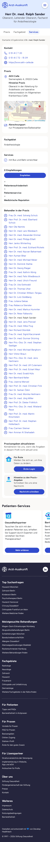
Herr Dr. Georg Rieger (20, 268)
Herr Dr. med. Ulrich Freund (23, 280)
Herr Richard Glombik (19, 330)
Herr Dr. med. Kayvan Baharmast (25, 251)
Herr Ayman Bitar (17, 255)
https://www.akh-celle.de (21, 62)
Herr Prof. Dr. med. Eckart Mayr (24, 369)
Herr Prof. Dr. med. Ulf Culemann (25, 365)
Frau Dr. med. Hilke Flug (21, 326)
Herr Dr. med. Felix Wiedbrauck (24, 276)
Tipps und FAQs (9, 709)
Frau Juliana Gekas (18, 301)
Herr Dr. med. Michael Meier (23, 260)
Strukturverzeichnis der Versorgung (17, 758)
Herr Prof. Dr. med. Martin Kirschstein (21, 415)
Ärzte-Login (29, 469)
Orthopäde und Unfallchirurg (14, 684)
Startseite (6, 40)
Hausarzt (6, 677)
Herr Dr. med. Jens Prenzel (22, 322)
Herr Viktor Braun (17, 354)
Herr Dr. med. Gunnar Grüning (24, 338)
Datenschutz (7, 809)
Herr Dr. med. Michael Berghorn (25, 349)
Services (33, 32)
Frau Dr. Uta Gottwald (20, 284)
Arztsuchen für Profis (11, 768)
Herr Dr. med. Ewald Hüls (21, 373)
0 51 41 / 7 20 (15, 53)
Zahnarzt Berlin (8, 591)
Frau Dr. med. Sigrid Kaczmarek (24, 334)
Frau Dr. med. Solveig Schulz (23, 215)
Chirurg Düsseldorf (10, 606)
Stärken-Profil (8, 741)
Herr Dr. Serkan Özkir (19, 390)
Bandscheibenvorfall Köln (13, 637)
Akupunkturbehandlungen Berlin (15, 630)
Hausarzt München (10, 587)
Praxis (7, 32)
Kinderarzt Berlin (9, 594)
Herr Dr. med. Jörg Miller (21, 398)
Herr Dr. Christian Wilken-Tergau (25, 293)
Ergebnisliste (17, 40)
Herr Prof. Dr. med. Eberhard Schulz (23, 221)
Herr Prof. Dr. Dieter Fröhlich (23, 402)
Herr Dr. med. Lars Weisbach (23, 231)
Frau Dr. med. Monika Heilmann (24, 394)
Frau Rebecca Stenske (20, 305)
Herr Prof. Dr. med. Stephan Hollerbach (22, 422)
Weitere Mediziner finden (13, 613)
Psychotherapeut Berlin (12, 598)
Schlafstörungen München (13, 634)
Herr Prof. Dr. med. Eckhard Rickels (26, 247)
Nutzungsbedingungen (11, 813)
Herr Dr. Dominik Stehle (20, 264)
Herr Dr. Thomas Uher (20, 288)
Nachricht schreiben (29, 491)
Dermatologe (7, 688)
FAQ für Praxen (8, 730)
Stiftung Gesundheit (10, 781)
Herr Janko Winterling (20, 243)
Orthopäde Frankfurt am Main (15, 609)
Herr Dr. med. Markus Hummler (24, 309)
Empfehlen (25, 175)
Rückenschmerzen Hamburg (14, 649)
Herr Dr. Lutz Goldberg (20, 297)
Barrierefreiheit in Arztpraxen (14, 713)
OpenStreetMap (39, 120)
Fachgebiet (20, 32)
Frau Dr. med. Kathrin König (22, 272)
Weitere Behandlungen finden (14, 653)
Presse (5, 789)
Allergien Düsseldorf (10, 641)
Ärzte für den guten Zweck (13, 745)
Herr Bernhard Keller (19, 377)
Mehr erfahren (22, 550)
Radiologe (6, 666)
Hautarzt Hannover (10, 602)
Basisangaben (8, 734)
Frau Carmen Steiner (19, 428)
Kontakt (5, 792)
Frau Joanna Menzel (19, 381)
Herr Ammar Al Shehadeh (21, 432)
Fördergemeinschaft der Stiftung (16, 785)
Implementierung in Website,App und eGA (14, 763)
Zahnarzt (6, 673)
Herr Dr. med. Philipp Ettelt (22, 239)
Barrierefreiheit (8, 817)
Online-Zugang (8, 737)
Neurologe (6, 669)
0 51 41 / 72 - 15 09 (18, 57)
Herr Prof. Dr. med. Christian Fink (25, 386)
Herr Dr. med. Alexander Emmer (25, 235)
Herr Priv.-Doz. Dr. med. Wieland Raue (25, 408)
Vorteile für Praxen (10, 726)
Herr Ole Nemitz (17, 226)
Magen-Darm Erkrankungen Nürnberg (18, 626)
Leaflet (29, 120)
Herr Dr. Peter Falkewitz (20, 313)
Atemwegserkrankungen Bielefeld (16, 645)
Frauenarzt (6, 681)
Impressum (7, 805)
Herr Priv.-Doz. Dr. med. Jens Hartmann (23, 359)
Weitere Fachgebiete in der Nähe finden (19, 692)
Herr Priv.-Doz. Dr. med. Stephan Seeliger (25, 344)
